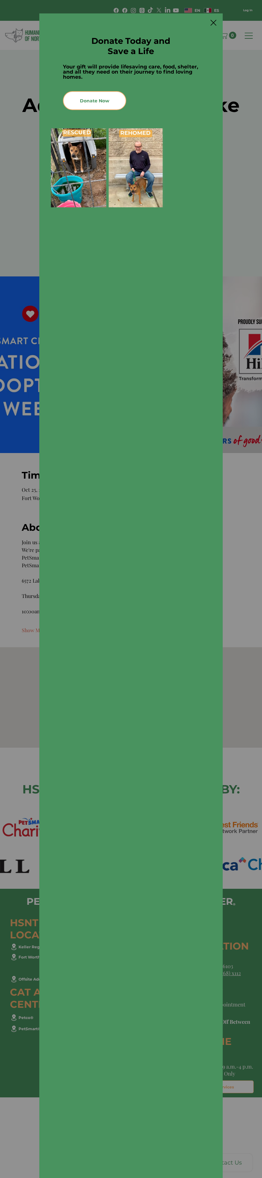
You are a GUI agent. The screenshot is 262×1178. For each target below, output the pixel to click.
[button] (213, 23)
